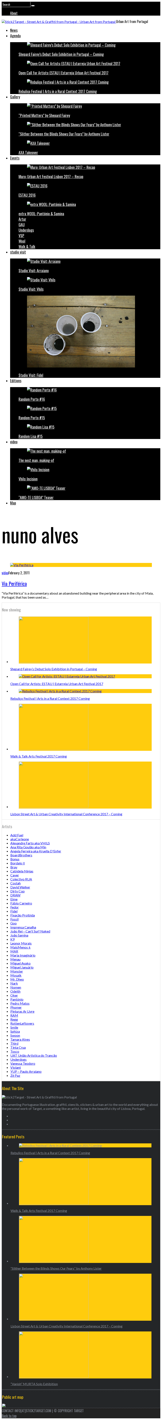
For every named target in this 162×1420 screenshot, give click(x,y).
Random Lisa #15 (31, 436)
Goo (13, 923)
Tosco (14, 1051)
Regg (14, 1019)
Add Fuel (16, 835)
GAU (22, 224)
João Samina (19, 935)
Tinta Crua (18, 1047)
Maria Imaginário (22, 955)
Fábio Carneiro (21, 903)
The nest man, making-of (36, 460)
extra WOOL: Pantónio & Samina (41, 213)
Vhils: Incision (28, 479)
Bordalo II (17, 863)
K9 (12, 939)
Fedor (14, 907)
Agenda (15, 35)
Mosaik (16, 975)
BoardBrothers (21, 855)
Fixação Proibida (22, 915)
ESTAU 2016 (27, 195)
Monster (16, 971)
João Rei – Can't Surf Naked (30, 931)
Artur (22, 219)
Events (14, 158)
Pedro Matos (20, 1003)
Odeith (15, 991)
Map (13, 503)
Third (14, 1043)
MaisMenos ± (20, 947)
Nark (14, 983)
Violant (15, 1067)
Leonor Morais (21, 943)
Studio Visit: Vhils (31, 289)
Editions (15, 380)
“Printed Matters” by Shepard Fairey (44, 115)
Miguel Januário (22, 967)
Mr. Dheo (17, 979)
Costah (15, 883)
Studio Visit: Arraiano (34, 270)
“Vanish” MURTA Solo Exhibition (34, 1384)
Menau (15, 959)
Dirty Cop (17, 891)
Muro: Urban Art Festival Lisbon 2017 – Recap (51, 176)
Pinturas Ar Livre (22, 1011)
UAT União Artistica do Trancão (33, 1055)
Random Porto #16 (32, 399)
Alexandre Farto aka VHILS (30, 843)
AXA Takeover (28, 152)
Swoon (15, 1035)
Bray (13, 867)
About (14, 13)
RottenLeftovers (22, 1023)
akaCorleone (19, 839)
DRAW (15, 895)
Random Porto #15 (32, 417)
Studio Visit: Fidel (31, 375)
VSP (21, 235)
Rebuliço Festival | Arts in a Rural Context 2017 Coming (58, 91)
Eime (14, 899)
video (14, 441)
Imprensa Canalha (23, 927)
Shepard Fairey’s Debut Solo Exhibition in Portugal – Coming (61, 54)
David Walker (20, 887)
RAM (14, 1015)
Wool (22, 241)
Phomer (16, 1007)
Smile (14, 1027)
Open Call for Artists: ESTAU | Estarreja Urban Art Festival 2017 (63, 72)
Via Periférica (14, 583)
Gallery (15, 97)
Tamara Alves (20, 1039)
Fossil (14, 919)
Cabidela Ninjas (21, 871)
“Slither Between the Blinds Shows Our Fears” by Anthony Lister (64, 134)
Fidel (14, 911)
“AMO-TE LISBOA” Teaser (36, 497)
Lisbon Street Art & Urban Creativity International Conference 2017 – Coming (66, 814)
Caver (14, 875)
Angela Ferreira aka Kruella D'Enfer (35, 851)
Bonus (14, 859)
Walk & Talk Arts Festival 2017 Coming (38, 756)
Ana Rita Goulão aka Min (28, 847)
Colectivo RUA (21, 879)
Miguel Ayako (20, 963)
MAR (14, 951)
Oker (14, 995)
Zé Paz (15, 1075)
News (14, 30)
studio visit (18, 252)
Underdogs (26, 230)
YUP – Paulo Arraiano (26, 1071)
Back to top (9, 1415)
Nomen (15, 987)
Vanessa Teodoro (22, 1063)
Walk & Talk (27, 246)
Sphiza (15, 1031)
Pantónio (16, 999)
